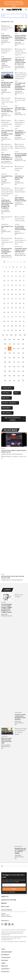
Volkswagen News (20, 57)
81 (8, 321)
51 (8, 298)
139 (5, 371)
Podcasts (4, 966)
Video (3, 963)
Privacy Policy (19, 1)
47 (16, 294)
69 (8, 312)
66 (19, 307)
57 (8, 303)
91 (23, 326)
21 (8, 276)
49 (23, 294)
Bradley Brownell (6, 255)
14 (4, 271)
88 (12, 326)
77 (16, 317)
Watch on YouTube (8, 900)
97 (23, 330)
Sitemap (3, 913)
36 (19, 285)
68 (4, 312)
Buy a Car (5, 906)
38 (4, 289)
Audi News (4, 174)
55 (23, 298)
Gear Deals (5, 968)
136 (14, 366)
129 (5, 362)
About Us (4, 896)
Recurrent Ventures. (9, 929)
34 (12, 285)
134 (5, 366)
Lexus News (4, 106)
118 (23, 348)
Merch (4, 903)
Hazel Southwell (6, 745)
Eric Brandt (4, 40)
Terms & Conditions (6, 916)
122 (18, 353)
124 (5, 357)
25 (23, 276)
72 (19, 312)
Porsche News (18, 246)
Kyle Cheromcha (19, 66)
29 (16, 280)
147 (18, 375)
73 (23, 312)
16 (12, 271)
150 (10, 380)
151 (14, 380)
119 (5, 353)
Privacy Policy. (12, 891)
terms (4, 939)
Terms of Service (5, 891)
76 (12, 317)
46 (12, 294)
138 (23, 366)
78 (19, 317)
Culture (17, 224)
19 (23, 271)
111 (14, 344)
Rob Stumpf (18, 42)
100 (11, 335)
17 (16, 271)
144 (5, 375)
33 (8, 285)
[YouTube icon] (2, 924)
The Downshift (6, 952)
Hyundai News (18, 846)
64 (12, 307)
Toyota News (18, 712)
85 (23, 321)
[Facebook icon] (9, 924)
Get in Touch (6, 910)
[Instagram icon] (6, 924)
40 (12, 289)
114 (5, 348)
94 (12, 330)
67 (23, 307)
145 (9, 375)
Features (4, 960)
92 (4, 330)
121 (14, 353)
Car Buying (4, 736)
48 (19, 294)
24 (19, 276)
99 (7, 335)
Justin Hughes (18, 159)
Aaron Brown (18, 91)
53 (16, 298)
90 (19, 326)
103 (25, 335)
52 (12, 298)
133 (23, 362)
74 (4, 317)
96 (19, 330)
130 (9, 362)
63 (8, 307)
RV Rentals (5, 971)
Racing (17, 151)
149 (5, 380)
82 (12, 321)
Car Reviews (4, 224)
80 (4, 321)
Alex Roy (17, 181)
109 (5, 344)
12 (20, 267)
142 (18, 371)
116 (14, 348)
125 (9, 357)
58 (12, 303)
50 (4, 298)
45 (8, 294)
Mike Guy (3, 230)
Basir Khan (4, 113)
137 (18, 366)
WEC (2, 246)
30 (19, 280)
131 (14, 362)
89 (16, 326)
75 (8, 317)
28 (12, 280)
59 (16, 303)
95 (16, 330)
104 (5, 339)
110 (10, 344)
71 (16, 312)
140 (9, 371)
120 (9, 353)
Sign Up (14, 889)
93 (8, 330)
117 (18, 348)
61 (23, 303)
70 (12, 312)
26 (4, 280)
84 (19, 321)
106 (14, 339)
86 (4, 326)
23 (16, 276)
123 (23, 353)
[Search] (25, 15)
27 (8, 280)
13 (24, 267)
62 (4, 307)
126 (14, 357)
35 (16, 285)
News (2, 33)
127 (18, 357)
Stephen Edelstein (6, 454)
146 (14, 375)
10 (13, 267)
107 (18, 339)
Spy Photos (5, 954)
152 (19, 380)
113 (23, 344)
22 (12, 276)
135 (9, 366)
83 (16, 321)
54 (19, 298)
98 (3, 335)
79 (23, 317)
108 (23, 339)
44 (4, 294)
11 (17, 267)
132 (18, 362)
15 (8, 271)
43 (23, 289)
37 (23, 285)
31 (23, 280)
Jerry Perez (18, 855)
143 (23, 371)
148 (23, 375)
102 (20, 335)
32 (4, 285)
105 (9, 339)
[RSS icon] (13, 924)
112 (18, 344)
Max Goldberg (5, 210)
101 (16, 335)
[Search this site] (26, 9)
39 (8, 289)
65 (16, 307)
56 (4, 303)
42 (19, 289)
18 (19, 271)
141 (14, 371)
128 (23, 357)
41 (16, 289)
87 (8, 326)
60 (19, 303)
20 (4, 276)
